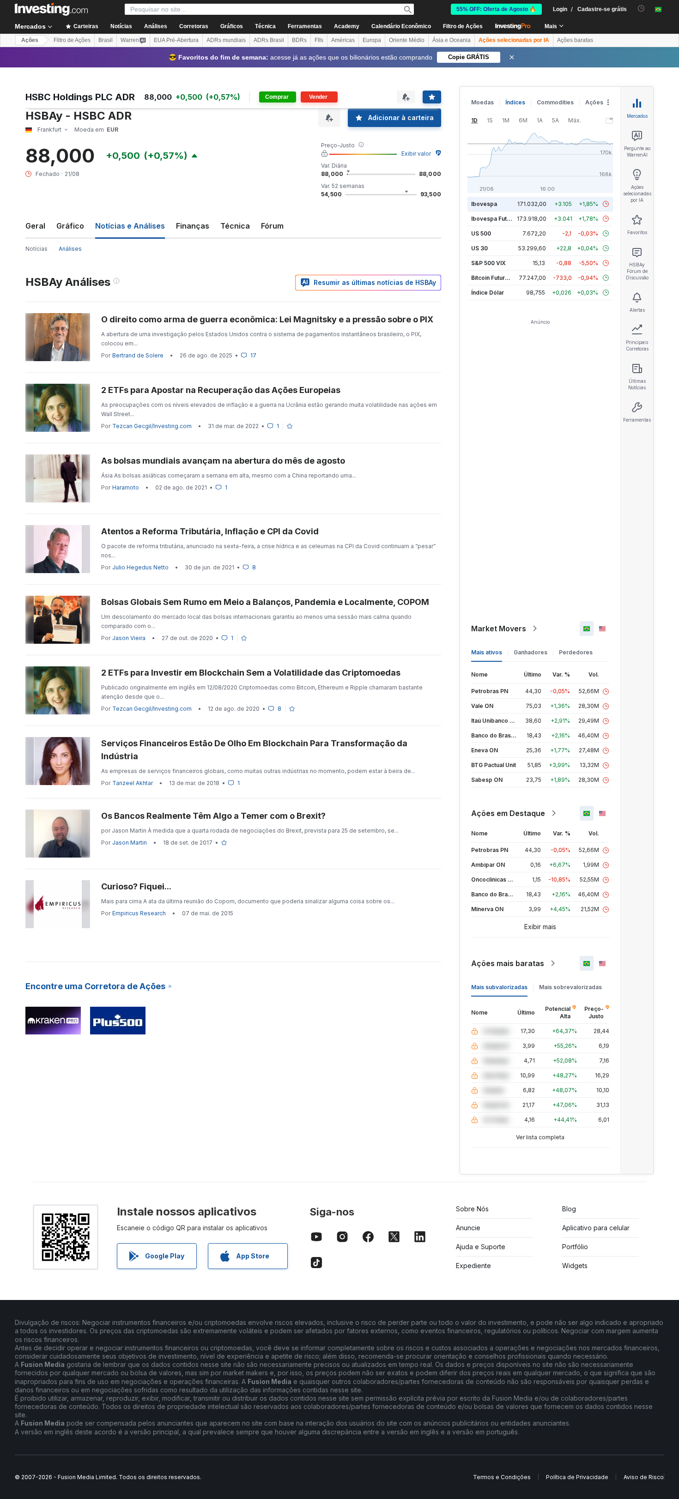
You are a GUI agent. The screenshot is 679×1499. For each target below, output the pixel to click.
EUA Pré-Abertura (176, 40)
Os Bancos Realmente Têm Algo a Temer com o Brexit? (213, 816)
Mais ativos (486, 652)
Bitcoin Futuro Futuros (501, 277)
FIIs (319, 40)
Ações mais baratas (507, 963)
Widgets (575, 1265)
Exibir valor (416, 153)
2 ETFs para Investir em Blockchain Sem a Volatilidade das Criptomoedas (250, 672)
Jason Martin (129, 842)
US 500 (481, 233)
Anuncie (468, 1228)
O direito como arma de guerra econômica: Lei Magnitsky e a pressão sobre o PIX (267, 319)
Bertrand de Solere (138, 355)
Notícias (36, 248)
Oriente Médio (406, 40)
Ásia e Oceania (451, 40)
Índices (515, 102)
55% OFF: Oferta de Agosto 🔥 (496, 9)
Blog (569, 1209)
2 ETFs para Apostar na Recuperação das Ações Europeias (220, 390)
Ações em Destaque (508, 813)
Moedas (482, 102)
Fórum (272, 225)
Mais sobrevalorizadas (570, 987)
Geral (35, 225)
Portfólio (575, 1247)
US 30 (479, 248)
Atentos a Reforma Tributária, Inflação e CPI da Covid (210, 531)
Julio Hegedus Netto (140, 567)
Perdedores (576, 652)
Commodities (555, 102)
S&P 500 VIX (488, 263)
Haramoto (125, 487)
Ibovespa (484, 203)
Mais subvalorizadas (499, 987)
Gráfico (70, 225)
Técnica (235, 225)
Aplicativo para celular (596, 1228)
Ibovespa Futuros (495, 218)
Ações (29, 40)
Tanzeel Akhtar (132, 783)
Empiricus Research (139, 913)
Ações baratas (575, 40)
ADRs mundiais (226, 40)
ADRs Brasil (269, 40)
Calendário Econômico (401, 26)
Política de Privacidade (577, 1477)
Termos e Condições (502, 1477)
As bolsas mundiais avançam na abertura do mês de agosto (223, 460)
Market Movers (498, 628)
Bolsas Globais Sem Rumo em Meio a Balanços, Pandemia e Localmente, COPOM (265, 602)
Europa (372, 40)
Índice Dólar (487, 292)
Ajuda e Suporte (480, 1247)
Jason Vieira (129, 638)
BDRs (299, 40)
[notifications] (641, 8)
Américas (343, 40)
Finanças (192, 225)
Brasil (105, 40)
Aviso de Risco (644, 1477)
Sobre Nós (472, 1209)
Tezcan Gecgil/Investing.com (152, 426)
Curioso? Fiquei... (136, 886)
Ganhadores (530, 652)
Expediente (473, 1265)
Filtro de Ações (463, 26)
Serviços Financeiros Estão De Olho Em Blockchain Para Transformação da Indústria (254, 749)
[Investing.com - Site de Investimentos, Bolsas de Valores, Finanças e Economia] (51, 9)
